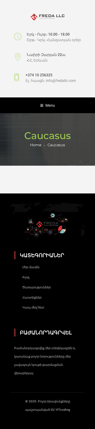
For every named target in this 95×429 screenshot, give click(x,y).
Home (36, 145)
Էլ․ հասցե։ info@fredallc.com (51, 80)
